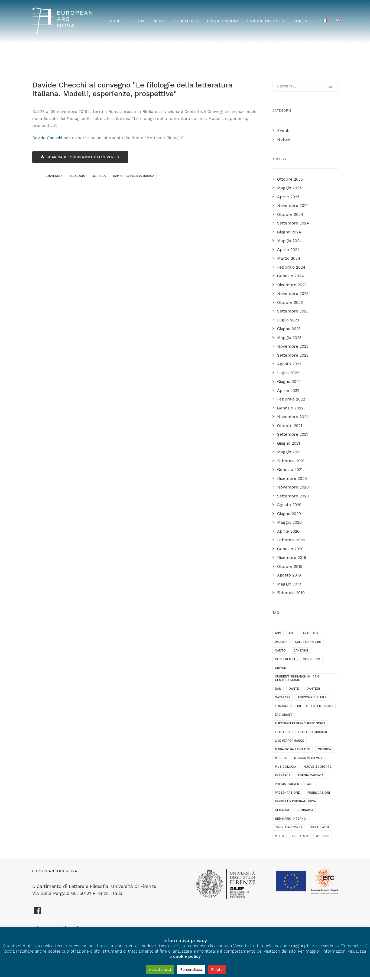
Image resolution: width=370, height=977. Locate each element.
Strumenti (186, 21)
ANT (292, 633)
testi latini (320, 827)
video (279, 836)
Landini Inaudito (265, 21)
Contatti (303, 21)
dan (278, 689)
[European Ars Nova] (62, 20)
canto (280, 650)
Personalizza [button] (191, 970)
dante (294, 689)
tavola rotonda (289, 827)
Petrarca (282, 775)
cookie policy (187, 956)
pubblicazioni (318, 792)
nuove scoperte (318, 766)
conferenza (285, 659)
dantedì (313, 689)
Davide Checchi (47, 137)
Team (138, 21)
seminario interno (290, 818)
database (282, 697)
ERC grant (283, 715)
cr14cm (281, 668)
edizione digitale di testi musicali (304, 706)
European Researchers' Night (300, 723)
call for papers (308, 642)
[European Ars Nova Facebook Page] (37, 912)
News (159, 21)
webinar (322, 836)
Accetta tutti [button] (160, 970)
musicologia (285, 766)
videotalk (300, 836)
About (117, 21)
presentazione (287, 792)
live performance (289, 740)
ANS (278, 633)
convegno (53, 176)
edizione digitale (312, 697)
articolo (310, 633)
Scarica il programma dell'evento (83, 157)
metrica (99, 176)
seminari (282, 810)
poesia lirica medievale (294, 784)
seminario (305, 810)
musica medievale (308, 758)
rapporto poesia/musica (133, 176)
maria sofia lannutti (292, 749)
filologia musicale (314, 732)
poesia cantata (310, 775)
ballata (281, 642)
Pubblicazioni (222, 21)
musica (281, 758)
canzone (300, 650)
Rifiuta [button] (216, 970)
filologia (77, 176)
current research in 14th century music (297, 678)
